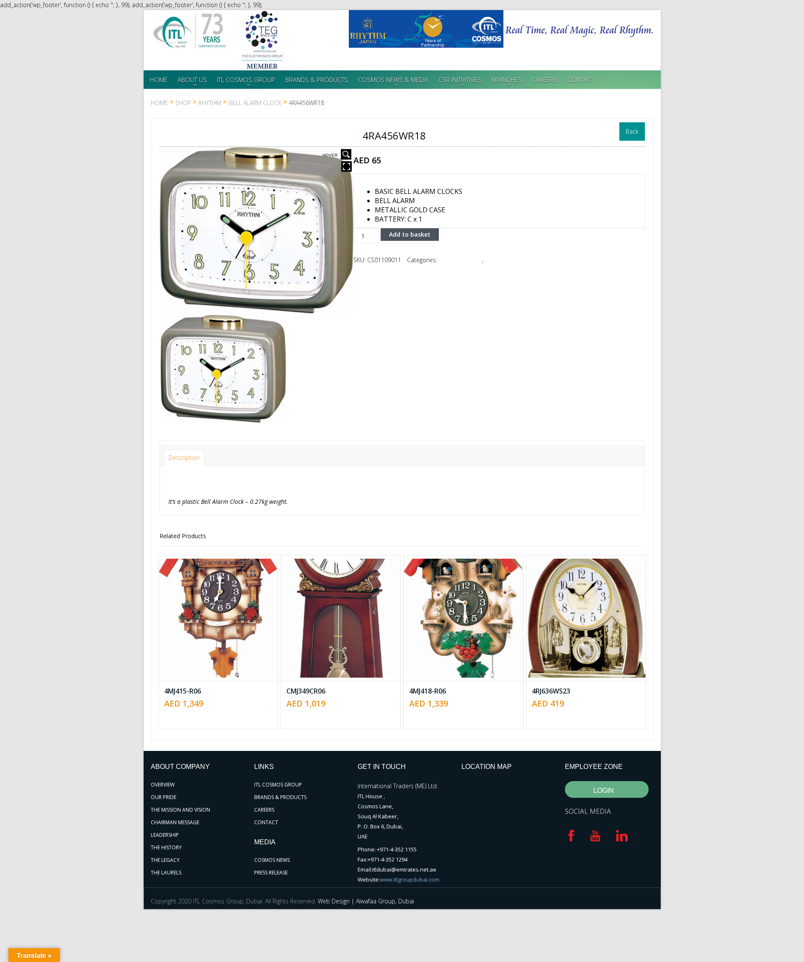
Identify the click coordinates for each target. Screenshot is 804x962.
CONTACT (580, 79)
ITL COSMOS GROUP (246, 79)
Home (159, 103)
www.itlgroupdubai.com (409, 879)
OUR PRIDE (163, 797)
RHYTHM (209, 103)
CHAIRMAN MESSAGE (175, 822)
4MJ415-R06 (182, 691)
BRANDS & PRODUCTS (316, 79)
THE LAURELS (166, 872)
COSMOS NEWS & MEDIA (393, 79)
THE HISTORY (166, 847)
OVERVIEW (163, 784)
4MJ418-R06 (427, 691)
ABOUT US (192, 79)
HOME (159, 79)
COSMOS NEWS (272, 860)
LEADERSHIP (165, 834)
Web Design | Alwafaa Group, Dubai (366, 901)
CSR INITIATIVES (459, 79)
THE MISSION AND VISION (180, 809)
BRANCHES (506, 79)
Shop (183, 103)
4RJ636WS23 (551, 691)
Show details (224, 641)
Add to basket (409, 234)
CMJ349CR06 (305, 691)
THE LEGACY (165, 860)
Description (184, 458)
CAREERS (544, 79)
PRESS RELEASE (271, 872)
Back (632, 131)
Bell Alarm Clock (255, 103)
